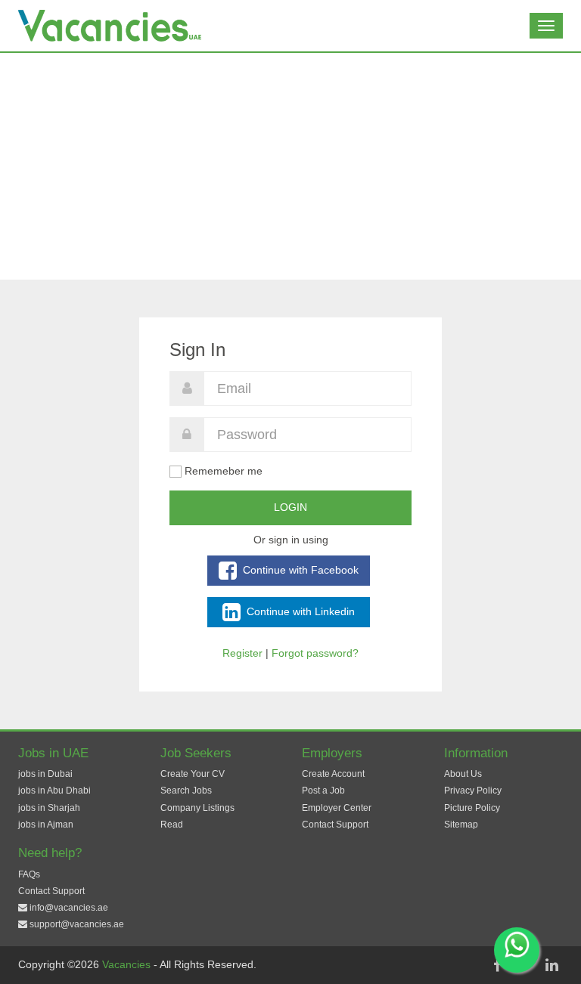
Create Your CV (192, 774)
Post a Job (323, 790)
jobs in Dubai (45, 774)
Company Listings (197, 808)
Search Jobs (186, 790)
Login (290, 507)
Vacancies (128, 964)
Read (171, 824)
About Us (463, 774)
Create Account (333, 774)
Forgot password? (315, 653)
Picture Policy (472, 808)
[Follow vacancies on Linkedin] (551, 965)
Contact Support (335, 824)
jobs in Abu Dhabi (54, 790)
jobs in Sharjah (49, 808)
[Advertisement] (290, 166)
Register (242, 653)
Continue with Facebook (299, 569)
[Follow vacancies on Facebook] (497, 965)
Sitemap (461, 824)
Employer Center (336, 808)
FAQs (29, 874)
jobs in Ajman (45, 824)
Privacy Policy (473, 790)
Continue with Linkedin (299, 611)
